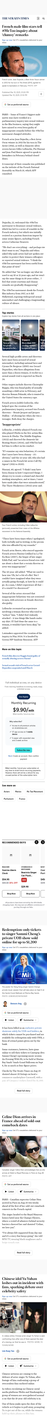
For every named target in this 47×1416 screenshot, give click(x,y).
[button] (38, 18)
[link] (15, 18)
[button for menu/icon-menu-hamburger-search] (43, 18)
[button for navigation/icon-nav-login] (38, 18)
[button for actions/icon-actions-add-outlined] (25, 1003)
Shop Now (11, 894)
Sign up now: (7, 40)
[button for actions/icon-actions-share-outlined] (41, 94)
